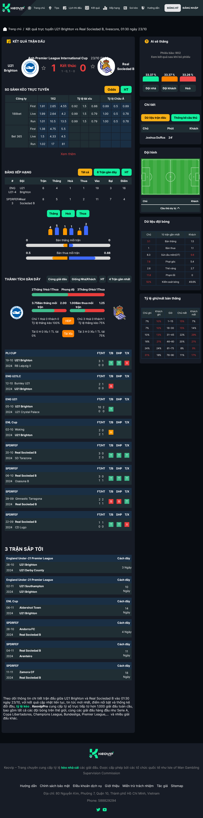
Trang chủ (14, 29)
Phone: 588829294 (101, 800)
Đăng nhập (190, 7)
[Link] (13, 8)
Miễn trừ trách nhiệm (138, 786)
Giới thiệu (112, 786)
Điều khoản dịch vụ (87, 786)
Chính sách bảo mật (55, 786)
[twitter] (98, 810)
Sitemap (177, 786)
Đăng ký (172, 7)
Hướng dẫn (28, 786)
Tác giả (162, 786)
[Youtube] (104, 810)
